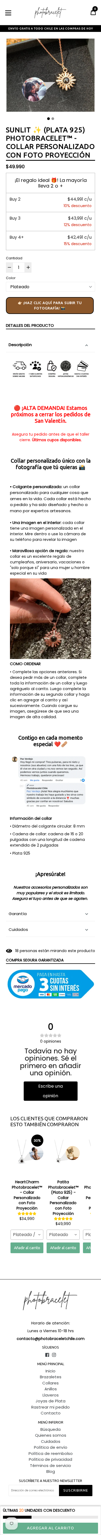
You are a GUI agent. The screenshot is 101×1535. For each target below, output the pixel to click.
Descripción (20, 344)
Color (11, 277)
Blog (50, 1471)
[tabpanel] (50, 76)
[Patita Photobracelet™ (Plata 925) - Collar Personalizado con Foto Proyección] (63, 1156)
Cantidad (14, 258)
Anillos (50, 1389)
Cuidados (18, 929)
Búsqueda (50, 1429)
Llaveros (51, 1395)
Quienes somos (50, 1435)
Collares (50, 1383)
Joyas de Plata (50, 1401)
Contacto (51, 1413)
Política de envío (50, 1447)
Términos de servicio (50, 1465)
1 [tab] (48, 118)
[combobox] (27, 1235)
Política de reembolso (51, 1453)
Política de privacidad (50, 1459)
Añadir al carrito (27, 1248)
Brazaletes (50, 1377)
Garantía (18, 913)
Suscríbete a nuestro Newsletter (50, 1480)
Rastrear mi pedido (50, 1407)
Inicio (50, 1371)
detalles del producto (30, 325)
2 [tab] (52, 118)
